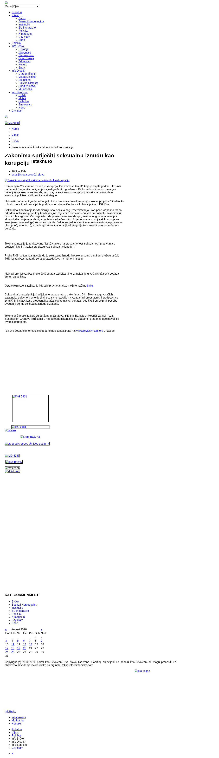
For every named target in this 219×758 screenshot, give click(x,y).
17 (6, 648)
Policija (23, 30)
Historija (23, 49)
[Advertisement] (65, 359)
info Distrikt (18, 70)
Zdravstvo (24, 61)
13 (24, 644)
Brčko (21, 18)
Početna (17, 12)
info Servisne (20, 92)
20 (24, 648)
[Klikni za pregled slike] (37, 180)
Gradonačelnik (27, 73)
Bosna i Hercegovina (31, 21)
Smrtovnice (25, 104)
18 (12, 648)
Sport (21, 39)
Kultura (22, 64)
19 (18, 648)
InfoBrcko (10, 711)
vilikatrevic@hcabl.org (89, 330)
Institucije (24, 24)
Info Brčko (18, 46)
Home (15, 128)
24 (6, 652)
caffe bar (23, 101)
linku (90, 285)
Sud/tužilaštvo (27, 86)
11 (12, 644)
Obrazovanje (26, 58)
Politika (16, 43)
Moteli (22, 98)
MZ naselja (25, 89)
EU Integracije (27, 27)
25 (12, 652)
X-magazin (25, 33)
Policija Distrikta (28, 83)
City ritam (24, 36)
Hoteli (22, 95)
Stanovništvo (26, 55)
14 (30, 644)
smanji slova (19, 174)
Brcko (15, 141)
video (21, 107)
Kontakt (16, 723)
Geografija (24, 52)
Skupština (24, 79)
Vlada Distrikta (27, 76)
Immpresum (19, 717)
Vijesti (15, 15)
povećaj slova (36, 174)
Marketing (18, 720)
